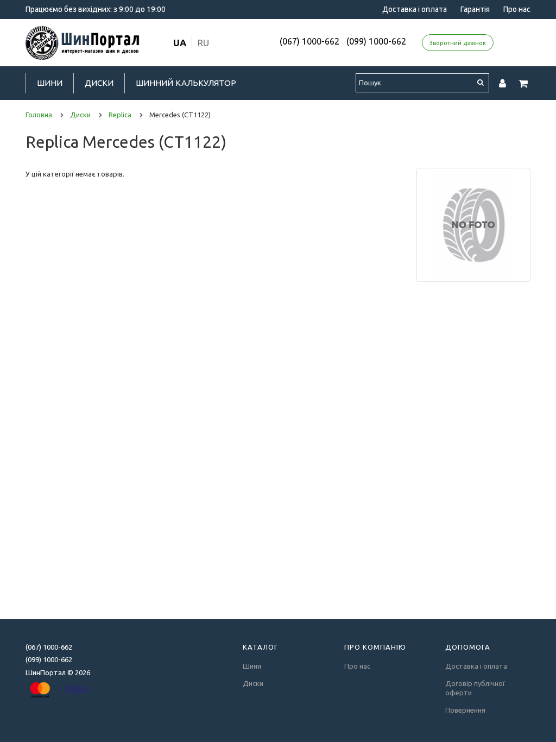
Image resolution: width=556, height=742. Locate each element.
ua (179, 42)
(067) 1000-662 (309, 41)
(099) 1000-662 (376, 41)
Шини (49, 82)
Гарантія (475, 9)
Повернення (465, 710)
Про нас (516, 9)
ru (203, 42)
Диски (99, 82)
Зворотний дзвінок (457, 43)
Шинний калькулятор (186, 82)
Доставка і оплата (414, 9)
